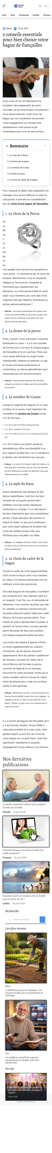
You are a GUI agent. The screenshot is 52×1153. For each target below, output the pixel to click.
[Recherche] (40, 6)
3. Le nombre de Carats (18, 167)
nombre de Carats (28, 413)
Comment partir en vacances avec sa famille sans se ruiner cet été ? (24, 897)
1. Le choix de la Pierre (17, 155)
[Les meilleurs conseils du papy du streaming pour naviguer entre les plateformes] (26, 1025)
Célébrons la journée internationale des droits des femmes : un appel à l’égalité (25, 1090)
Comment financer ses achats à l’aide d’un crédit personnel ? (23, 851)
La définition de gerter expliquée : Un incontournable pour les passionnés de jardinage (24, 992)
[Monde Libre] (19, 6)
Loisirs (6, 903)
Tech (7, 1053)
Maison (8, 986)
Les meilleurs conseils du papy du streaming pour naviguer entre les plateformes (22, 1060)
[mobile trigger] (5, 6)
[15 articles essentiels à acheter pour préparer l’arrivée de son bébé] (26, 785)
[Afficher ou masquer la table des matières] (37, 145)
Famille (6, 812)
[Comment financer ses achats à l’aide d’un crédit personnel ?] (26, 831)
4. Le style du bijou (16, 173)
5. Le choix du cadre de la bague (22, 179)
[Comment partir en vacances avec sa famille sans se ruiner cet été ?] (26, 877)
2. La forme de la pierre (18, 161)
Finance (7, 857)
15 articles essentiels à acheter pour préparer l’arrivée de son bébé (24, 806)
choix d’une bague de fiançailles (29, 203)
